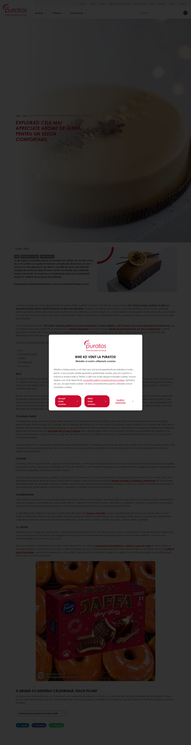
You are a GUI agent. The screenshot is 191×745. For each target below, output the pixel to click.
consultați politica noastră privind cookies (103, 380)
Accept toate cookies (62, 401)
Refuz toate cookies (91, 401)
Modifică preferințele (120, 401)
